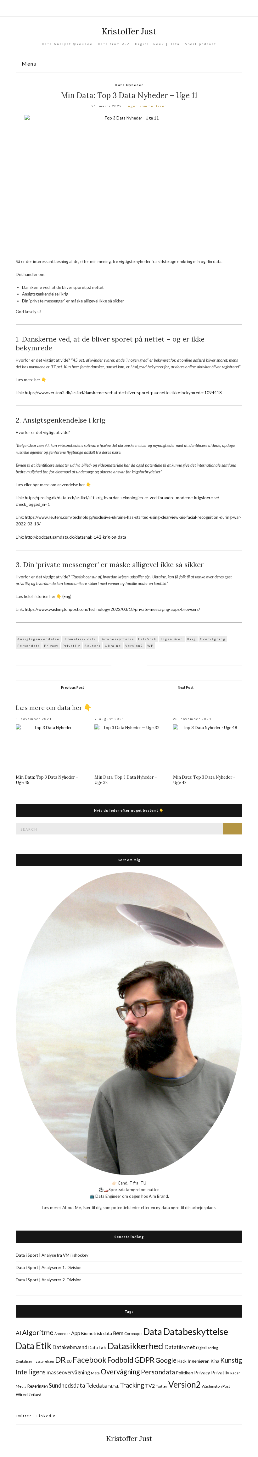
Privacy (51, 645)
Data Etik (34, 1345)
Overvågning (213, 639)
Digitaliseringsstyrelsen (35, 1361)
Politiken (184, 1372)
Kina (214, 1361)
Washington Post (216, 1386)
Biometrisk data (80, 639)
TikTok (113, 1386)
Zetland (35, 1395)
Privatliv (71, 645)
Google (166, 1360)
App (75, 1333)
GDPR (144, 1359)
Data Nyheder (129, 85)
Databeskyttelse (117, 639)
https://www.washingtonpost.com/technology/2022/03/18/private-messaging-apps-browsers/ (112, 609)
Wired (22, 1394)
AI (18, 1333)
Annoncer (62, 1333)
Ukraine (113, 645)
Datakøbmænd (70, 1347)
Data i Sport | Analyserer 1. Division (48, 1267)
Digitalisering (207, 1347)
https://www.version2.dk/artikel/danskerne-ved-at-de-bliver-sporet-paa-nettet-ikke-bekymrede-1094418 (123, 392)
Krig (191, 639)
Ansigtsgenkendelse (38, 639)
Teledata (96, 1386)
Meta (95, 1373)
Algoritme (37, 1332)
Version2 (134, 645)
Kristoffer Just (129, 31)
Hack (182, 1361)
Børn (118, 1333)
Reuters (92, 645)
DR (60, 1359)
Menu (28, 64)
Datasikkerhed (135, 1346)
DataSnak (147, 639)
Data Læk (97, 1347)
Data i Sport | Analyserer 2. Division (48, 1279)
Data (152, 1331)
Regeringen (37, 1386)
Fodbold (120, 1359)
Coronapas (133, 1333)
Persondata (28, 645)
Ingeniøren (172, 639)
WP (150, 645)
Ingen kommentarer (146, 106)
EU (69, 1361)
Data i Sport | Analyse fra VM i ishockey (52, 1255)
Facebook (89, 1359)
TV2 (150, 1386)
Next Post (186, 687)
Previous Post (72, 687)
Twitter (161, 1386)
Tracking (132, 1385)
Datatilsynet (179, 1346)
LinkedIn (46, 1416)
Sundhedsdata (67, 1385)
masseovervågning (68, 1372)
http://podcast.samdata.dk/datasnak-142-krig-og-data (75, 537)
